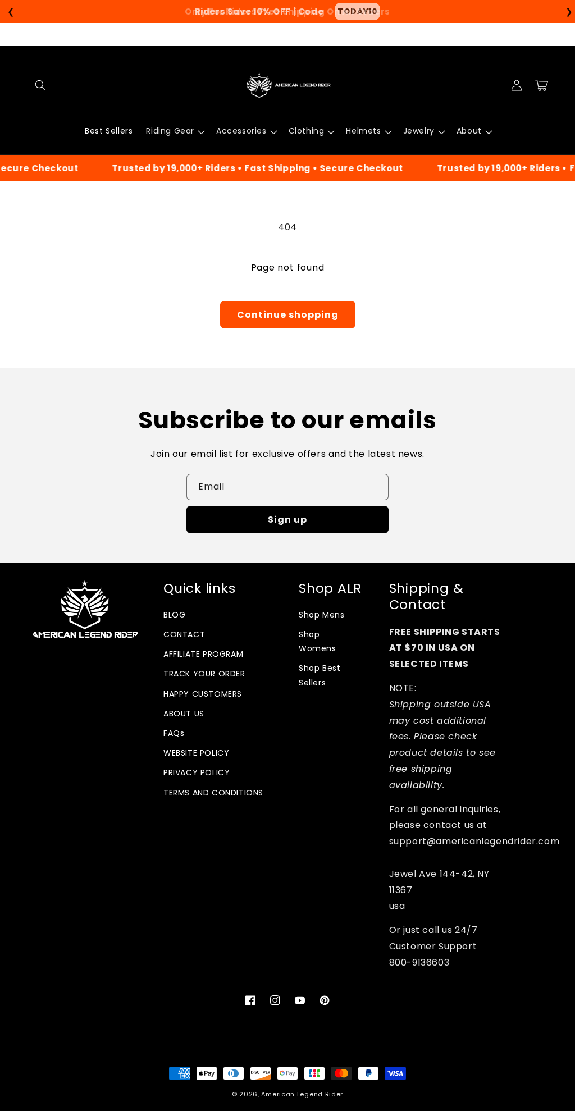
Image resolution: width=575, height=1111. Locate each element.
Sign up (287, 519)
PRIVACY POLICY (196, 772)
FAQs (173, 733)
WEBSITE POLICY (196, 752)
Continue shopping (288, 314)
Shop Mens (321, 614)
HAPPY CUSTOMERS (202, 693)
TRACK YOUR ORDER (204, 673)
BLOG (174, 614)
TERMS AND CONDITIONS (213, 792)
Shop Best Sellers (319, 675)
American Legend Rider (302, 1094)
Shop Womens (317, 641)
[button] (40, 85)
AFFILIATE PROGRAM (203, 654)
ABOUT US (183, 713)
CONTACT (184, 634)
